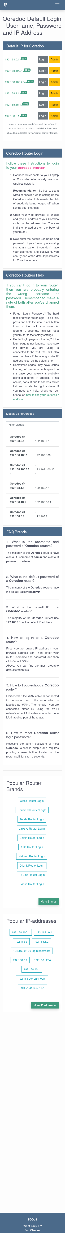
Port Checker (32, 1230)
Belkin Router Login (32, 838)
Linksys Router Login (32, 828)
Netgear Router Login (32, 856)
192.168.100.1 (14, 71)
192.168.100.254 (15, 82)
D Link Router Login (32, 865)
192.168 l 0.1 (44, 932)
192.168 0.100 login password (31, 951)
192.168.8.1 (12, 116)
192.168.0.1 (12, 59)
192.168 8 (21, 941)
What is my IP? (32, 1226)
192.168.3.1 (20, 960)
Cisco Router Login (32, 801)
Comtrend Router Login (32, 810)
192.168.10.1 (32, 969)
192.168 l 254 (42, 960)
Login (42, 59)
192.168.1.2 (41, 941)
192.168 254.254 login (32, 978)
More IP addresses (45, 1005)
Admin (55, 59)
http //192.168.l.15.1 (32, 988)
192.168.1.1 (12, 93)
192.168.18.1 (13, 105)
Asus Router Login (32, 884)
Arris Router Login (32, 847)
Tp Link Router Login (32, 875)
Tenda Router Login (32, 819)
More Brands (49, 901)
